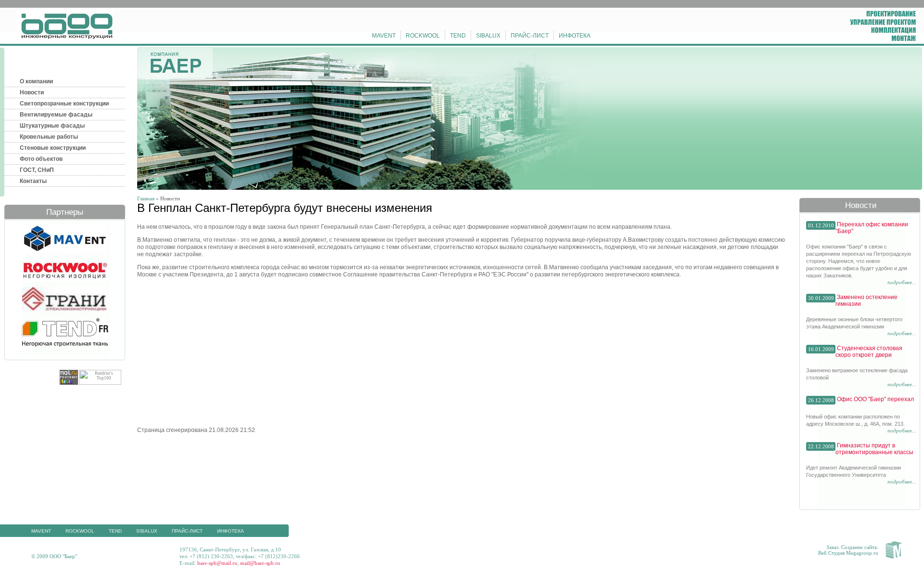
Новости (32, 92)
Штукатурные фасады (52, 125)
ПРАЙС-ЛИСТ (530, 35)
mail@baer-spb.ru (260, 563)
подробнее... (901, 282)
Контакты (33, 181)
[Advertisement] (218, 351)
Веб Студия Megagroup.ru (848, 553)
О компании (36, 81)
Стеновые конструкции (53, 147)
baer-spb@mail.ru (217, 563)
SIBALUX (488, 35)
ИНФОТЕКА (574, 35)
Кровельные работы (49, 136)
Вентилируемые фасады (56, 114)
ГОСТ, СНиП (37, 170)
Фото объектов (41, 159)
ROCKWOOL (423, 35)
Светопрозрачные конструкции (64, 103)
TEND (458, 35)
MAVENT (384, 35)
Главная (145, 198)
